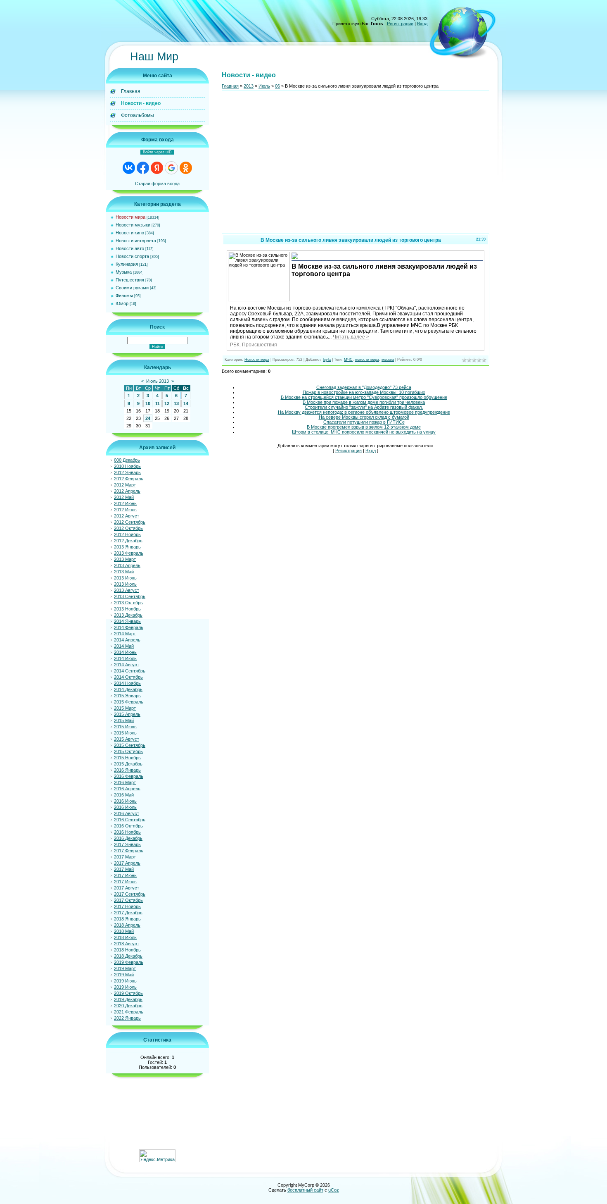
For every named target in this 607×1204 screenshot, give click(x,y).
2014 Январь (127, 621)
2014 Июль (125, 658)
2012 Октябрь (128, 528)
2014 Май (124, 646)
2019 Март (125, 968)
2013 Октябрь (128, 602)
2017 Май (124, 869)
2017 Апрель (127, 863)
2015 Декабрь (128, 763)
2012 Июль (125, 509)
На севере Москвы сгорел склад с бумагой (364, 417)
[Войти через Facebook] (143, 168)
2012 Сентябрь (129, 522)
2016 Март (125, 782)
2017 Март (125, 856)
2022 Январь (127, 1018)
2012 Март (125, 484)
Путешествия (130, 279)
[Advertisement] (355, 166)
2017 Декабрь (128, 912)
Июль (264, 85)
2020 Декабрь (128, 1005)
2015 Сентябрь (129, 745)
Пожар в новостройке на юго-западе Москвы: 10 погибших (364, 392)
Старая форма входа (157, 183)
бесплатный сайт (305, 1189)
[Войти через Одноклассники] (186, 168)
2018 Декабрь (128, 956)
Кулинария (127, 264)
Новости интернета (136, 240)
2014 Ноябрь (127, 683)
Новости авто (130, 248)
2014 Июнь (125, 652)
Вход (422, 23)
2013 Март (125, 559)
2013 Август (126, 590)
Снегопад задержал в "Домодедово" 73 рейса (363, 387)
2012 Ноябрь (127, 534)
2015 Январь (127, 695)
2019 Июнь (125, 980)
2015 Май (124, 720)
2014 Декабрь (128, 689)
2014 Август (126, 664)
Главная (230, 85)
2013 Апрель (127, 565)
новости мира (367, 360)
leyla (327, 360)
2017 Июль (125, 881)
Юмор (122, 303)
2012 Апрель (127, 491)
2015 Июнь (125, 726)
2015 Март (125, 708)
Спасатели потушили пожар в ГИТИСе (364, 422)
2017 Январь (127, 844)
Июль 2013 (157, 381)
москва (388, 360)
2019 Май (124, 974)
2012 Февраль (128, 478)
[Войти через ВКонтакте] (129, 168)
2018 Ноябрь (127, 949)
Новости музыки (133, 224)
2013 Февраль (128, 553)
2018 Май (124, 931)
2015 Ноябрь (127, 757)
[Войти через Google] (171, 167)
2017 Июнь (125, 875)
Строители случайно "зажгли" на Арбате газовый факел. (364, 407)
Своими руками (132, 287)
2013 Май (124, 571)
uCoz (333, 1189)
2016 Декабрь (128, 838)
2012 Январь (127, 472)
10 (147, 403)
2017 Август (126, 887)
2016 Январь (127, 770)
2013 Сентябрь (129, 596)
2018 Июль (125, 937)
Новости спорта (132, 256)
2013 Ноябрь (127, 608)
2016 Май (124, 794)
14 (185, 403)
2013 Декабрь (128, 615)
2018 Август (126, 943)
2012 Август (126, 515)
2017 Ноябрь (127, 906)
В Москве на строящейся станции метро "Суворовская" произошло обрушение (364, 397)
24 (147, 418)
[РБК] (295, 258)
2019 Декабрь (128, 999)
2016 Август (126, 813)
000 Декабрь (127, 460)
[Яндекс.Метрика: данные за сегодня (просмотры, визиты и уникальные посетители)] (157, 1155)
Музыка (124, 271)
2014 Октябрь (128, 677)
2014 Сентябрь (129, 670)
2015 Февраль (128, 701)
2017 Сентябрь (129, 894)
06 (277, 85)
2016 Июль (125, 807)
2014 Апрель (127, 639)
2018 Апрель (127, 925)
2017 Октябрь (128, 900)
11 (157, 403)
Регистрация (400, 23)
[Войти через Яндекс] (157, 168)
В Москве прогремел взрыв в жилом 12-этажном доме (364, 426)
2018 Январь (127, 918)
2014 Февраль (128, 627)
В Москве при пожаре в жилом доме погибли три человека (364, 402)
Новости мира (130, 217)
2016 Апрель (127, 788)
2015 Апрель (127, 714)
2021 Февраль (128, 1011)
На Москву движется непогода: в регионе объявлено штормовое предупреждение (364, 412)
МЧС (348, 360)
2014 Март (125, 633)
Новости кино (130, 232)
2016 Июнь (125, 801)
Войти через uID (157, 152)
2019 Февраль (128, 962)
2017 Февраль (128, 850)
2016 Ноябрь (127, 832)
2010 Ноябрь (127, 466)
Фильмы (124, 295)
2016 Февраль (128, 776)
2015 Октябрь (128, 751)
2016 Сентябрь (129, 819)
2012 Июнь (125, 503)
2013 (249, 85)
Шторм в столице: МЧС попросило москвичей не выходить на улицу (364, 431)
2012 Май (124, 497)
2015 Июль (125, 732)
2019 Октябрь (128, 993)
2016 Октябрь (128, 825)
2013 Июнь (125, 577)
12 (166, 403)
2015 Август (126, 739)
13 (176, 403)
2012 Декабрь (128, 540)
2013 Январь (127, 546)
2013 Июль (125, 584)
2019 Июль (125, 987)
